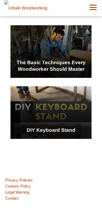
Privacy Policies (19, 180)
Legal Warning (17, 192)
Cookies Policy (18, 186)
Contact (12, 198)
